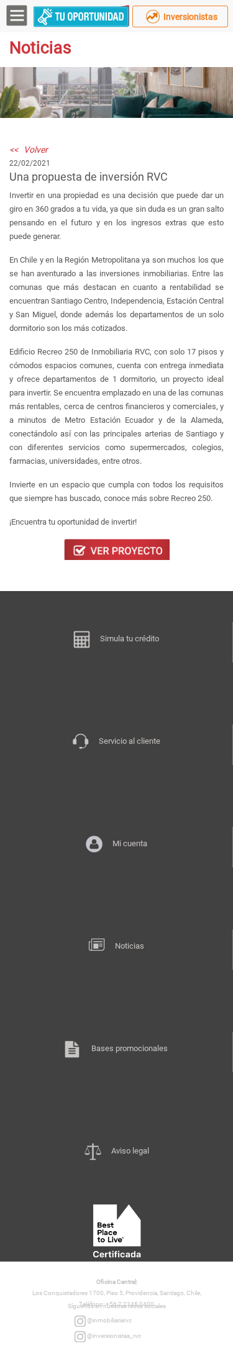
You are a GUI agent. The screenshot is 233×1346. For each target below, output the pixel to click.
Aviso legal (130, 1150)
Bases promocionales (129, 1048)
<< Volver (28, 150)
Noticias (129, 946)
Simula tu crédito (129, 638)
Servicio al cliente (129, 741)
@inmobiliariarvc (109, 1320)
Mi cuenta (129, 843)
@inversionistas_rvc (113, 1335)
